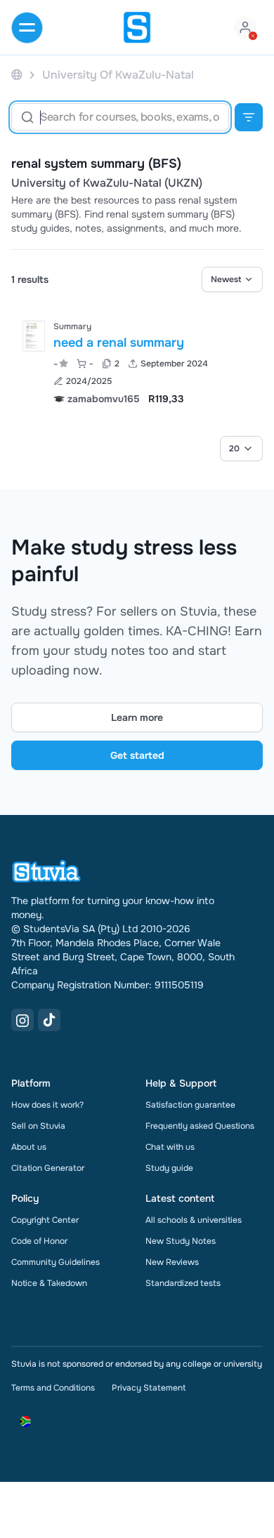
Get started (137, 755)
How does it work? (47, 1105)
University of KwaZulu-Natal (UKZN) (106, 183)
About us (28, 1147)
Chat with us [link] (170, 1147)
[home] (137, 27)
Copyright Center (45, 1220)
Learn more (137, 717)
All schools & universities (193, 1220)
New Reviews (172, 1262)
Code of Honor (39, 1241)
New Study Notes (180, 1241)
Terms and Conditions (53, 1387)
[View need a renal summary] (137, 361)
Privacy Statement (148, 1387)
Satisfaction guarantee (190, 1105)
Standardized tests (183, 1283)
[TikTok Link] (49, 1020)
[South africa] (16, 74)
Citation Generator (47, 1168)
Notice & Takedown (49, 1283)
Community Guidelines (55, 1262)
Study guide (169, 1168)
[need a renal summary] (33, 336)
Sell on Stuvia (38, 1126)
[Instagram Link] (22, 1020)
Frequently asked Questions (199, 1126)
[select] (232, 279)
